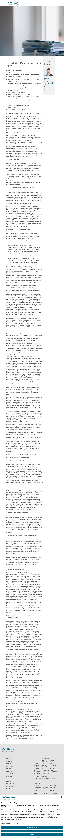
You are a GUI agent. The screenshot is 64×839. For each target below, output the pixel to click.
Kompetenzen (10, 766)
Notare (8, 764)
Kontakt (9, 776)
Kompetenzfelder (48, 88)
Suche (8, 788)
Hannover (45, 787)
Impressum (10, 786)
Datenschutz (10, 784)
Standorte (9, 781)
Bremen (52, 760)
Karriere (9, 771)
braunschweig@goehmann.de (45, 778)
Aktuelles (9, 774)
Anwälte (9, 761)
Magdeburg (53, 785)
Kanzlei (8, 769)
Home (8, 759)
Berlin (36, 763)
